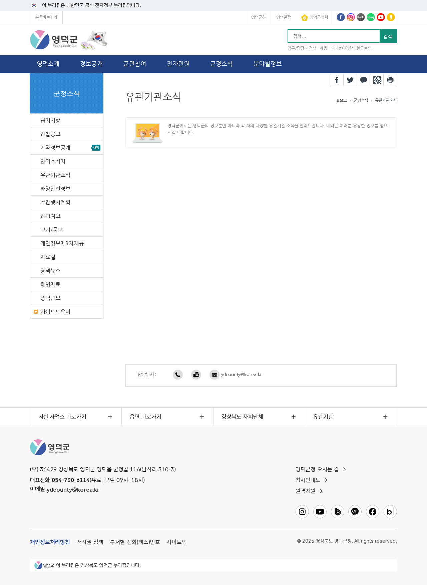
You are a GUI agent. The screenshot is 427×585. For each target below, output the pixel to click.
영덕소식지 (52, 161)
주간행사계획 (55, 202)
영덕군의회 (319, 17)
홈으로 (341, 101)
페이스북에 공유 (337, 80)
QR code (377, 80)
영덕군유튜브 (381, 17)
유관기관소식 (55, 175)
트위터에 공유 (350, 80)
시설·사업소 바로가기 (62, 416)
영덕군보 (50, 298)
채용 (323, 48)
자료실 (47, 257)
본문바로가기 (46, 17)
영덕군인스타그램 (351, 17)
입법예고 (50, 216)
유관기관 (323, 416)
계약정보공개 (55, 147)
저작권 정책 (90, 542)
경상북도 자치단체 (242, 416)
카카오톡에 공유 (363, 80)
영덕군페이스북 (341, 17)
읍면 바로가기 (145, 416)
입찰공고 (50, 134)
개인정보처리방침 (50, 542)
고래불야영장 (342, 48)
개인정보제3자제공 (62, 243)
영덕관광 (283, 17)
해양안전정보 (55, 188)
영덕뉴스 (50, 270)
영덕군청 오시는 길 (317, 469)
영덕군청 (258, 17)
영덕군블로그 (371, 17)
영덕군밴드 (361, 17)
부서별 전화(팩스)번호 (135, 542)
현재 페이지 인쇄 (390, 80)
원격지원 (306, 491)
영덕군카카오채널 (391, 17)
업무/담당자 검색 (302, 48)
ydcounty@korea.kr (241, 374)
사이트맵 (177, 542)
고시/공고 (51, 229)
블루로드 (364, 48)
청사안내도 (308, 480)
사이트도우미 (55, 311)
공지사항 (50, 120)
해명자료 (50, 284)
